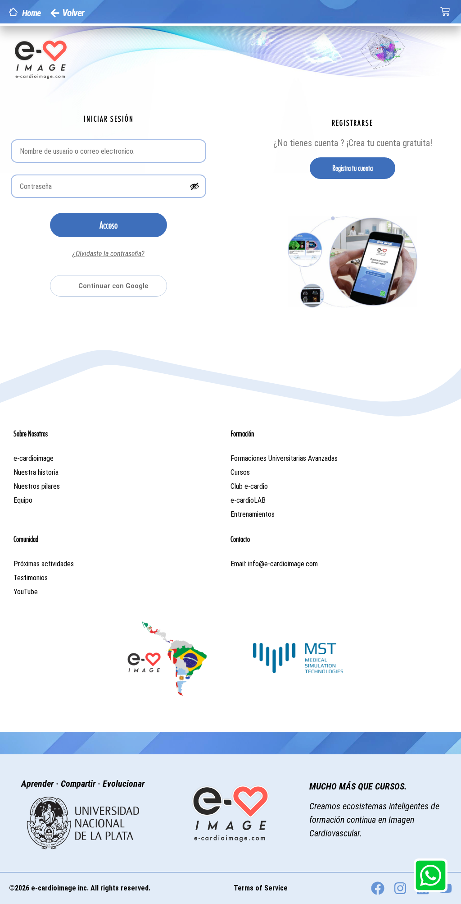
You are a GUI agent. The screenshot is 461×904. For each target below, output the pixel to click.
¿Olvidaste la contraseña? (108, 253)
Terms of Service (261, 888)
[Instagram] (400, 888)
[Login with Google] (108, 286)
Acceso (108, 225)
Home (31, 13)
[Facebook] (377, 888)
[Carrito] (445, 11)
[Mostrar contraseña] (194, 186)
